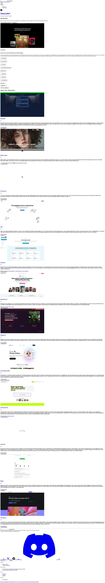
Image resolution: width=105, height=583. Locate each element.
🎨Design (9, 22)
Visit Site (3, 87)
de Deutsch (29, 581)
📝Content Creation (4, 162)
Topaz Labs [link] (5, 7)
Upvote (7, 87)
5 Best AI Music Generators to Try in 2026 (10, 570)
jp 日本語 (10, 581)
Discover (4, 573)
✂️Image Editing (3, 22)
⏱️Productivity (13, 22)
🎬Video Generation (17, 162)
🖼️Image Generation (4, 271)
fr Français (22, 581)
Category (4, 574)
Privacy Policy (5, 564)
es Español (25, 581)
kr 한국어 (14, 581)
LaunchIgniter (5, 579)
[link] (4, 6)
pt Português (33, 581)
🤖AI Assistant (24, 162)
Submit (4, 575)
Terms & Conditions (6, 565)
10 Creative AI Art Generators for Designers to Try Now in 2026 (14, 569)
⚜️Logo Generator (24, 271)
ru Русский (18, 581)
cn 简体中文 (6, 581)
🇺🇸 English (2, 581)
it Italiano (37, 581)
